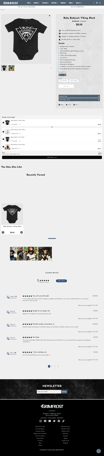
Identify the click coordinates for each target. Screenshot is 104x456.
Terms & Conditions (40, 436)
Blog (40, 443)
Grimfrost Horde (65, 428)
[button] (17, 253)
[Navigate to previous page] (46, 366)
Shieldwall (65, 443)
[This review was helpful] (93, 305)
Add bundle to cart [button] (52, 157)
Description (63, 96)
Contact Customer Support (52, 418)
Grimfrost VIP (65, 440)
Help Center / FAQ (40, 426)
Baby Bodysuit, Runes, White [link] (18, 129)
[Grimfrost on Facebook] (45, 421)
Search (40, 445)
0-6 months (63, 80)
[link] (7, 122)
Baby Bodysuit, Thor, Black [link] (17, 137)
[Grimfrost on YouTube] (50, 421)
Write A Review (61, 280)
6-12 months (73, 80)
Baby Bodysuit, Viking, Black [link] (18, 120)
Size (60, 78)
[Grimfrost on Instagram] (40, 421)
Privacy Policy (40, 438)
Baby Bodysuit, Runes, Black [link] (18, 144)
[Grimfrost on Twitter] (54, 421)
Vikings (65, 438)
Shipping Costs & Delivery (40, 433)
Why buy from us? (65, 426)
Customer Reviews (40, 431)
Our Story (40, 440)
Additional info (64, 99)
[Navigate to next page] (58, 366)
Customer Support (40, 428)
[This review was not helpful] (96, 305)
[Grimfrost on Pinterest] (59, 421)
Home (2, 9)
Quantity (62, 72)
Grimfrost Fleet (65, 431)
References (65, 433)
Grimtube (65, 436)
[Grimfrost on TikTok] (63, 421)
